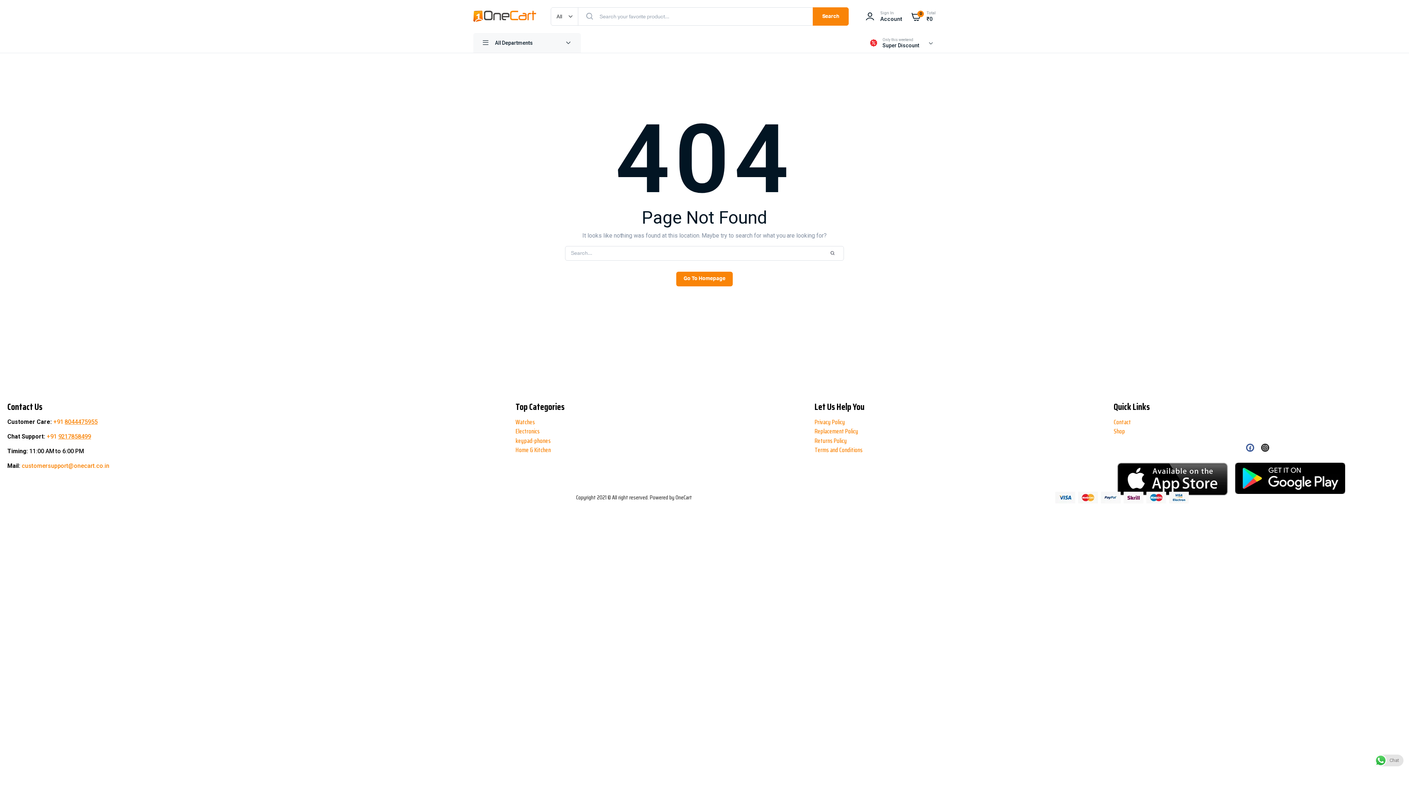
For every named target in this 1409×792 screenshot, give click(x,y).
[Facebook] (1250, 448)
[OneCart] (504, 16)
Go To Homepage (704, 278)
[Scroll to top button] (11, 762)
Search (831, 16)
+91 (75, 421)
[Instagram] (1265, 448)
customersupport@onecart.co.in (65, 465)
